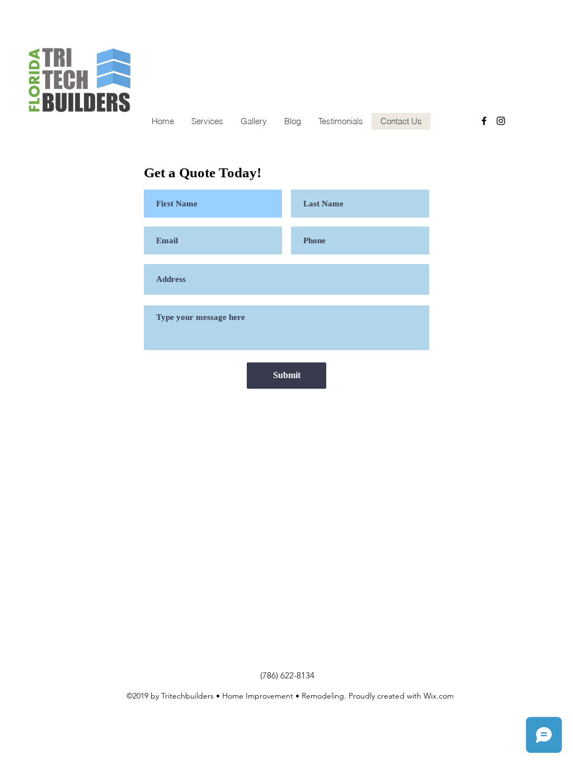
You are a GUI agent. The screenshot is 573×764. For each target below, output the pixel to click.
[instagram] (500, 120)
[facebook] (484, 120)
